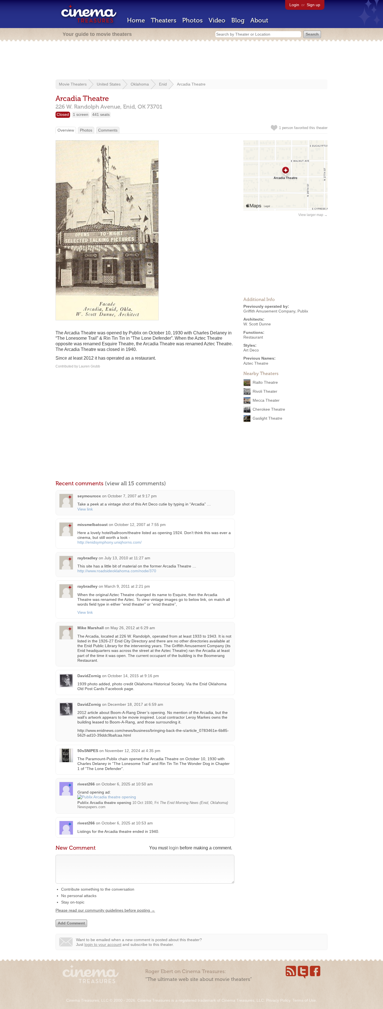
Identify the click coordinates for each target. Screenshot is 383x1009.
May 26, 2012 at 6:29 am (132, 628)
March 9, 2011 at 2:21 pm (127, 586)
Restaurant (253, 337)
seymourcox (89, 496)
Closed (63, 114)
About (259, 20)
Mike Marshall (90, 628)
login (174, 847)
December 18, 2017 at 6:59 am (135, 704)
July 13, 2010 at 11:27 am (127, 558)
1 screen (80, 114)
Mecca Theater (266, 400)
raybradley (87, 558)
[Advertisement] (191, 60)
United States (109, 84)
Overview (65, 130)
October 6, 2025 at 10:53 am (127, 823)
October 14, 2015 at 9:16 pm (133, 676)
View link (85, 509)
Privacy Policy (278, 1000)
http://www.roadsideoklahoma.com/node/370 (116, 571)
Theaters (163, 20)
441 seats (101, 114)
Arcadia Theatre (191, 84)
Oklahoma (140, 84)
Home (136, 20)
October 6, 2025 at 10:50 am (127, 784)
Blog (237, 20)
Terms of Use (304, 1000)
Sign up (313, 5)
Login (294, 5)
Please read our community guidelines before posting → (105, 910)
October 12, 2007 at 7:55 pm (140, 524)
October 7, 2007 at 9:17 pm (132, 496)
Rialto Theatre (265, 382)
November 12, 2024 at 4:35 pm (132, 750)
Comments (107, 130)
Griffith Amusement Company (269, 311)
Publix (302, 311)
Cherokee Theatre (269, 409)
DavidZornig (89, 676)
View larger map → (312, 215)
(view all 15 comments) (135, 483)
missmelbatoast (92, 524)
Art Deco (251, 350)
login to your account (102, 944)
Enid (163, 84)
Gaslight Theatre (267, 418)
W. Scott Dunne (257, 324)
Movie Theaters (73, 84)
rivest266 (86, 784)
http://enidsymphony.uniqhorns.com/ (109, 542)
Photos (192, 20)
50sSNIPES (87, 750)
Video (217, 20)
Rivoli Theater (265, 391)
